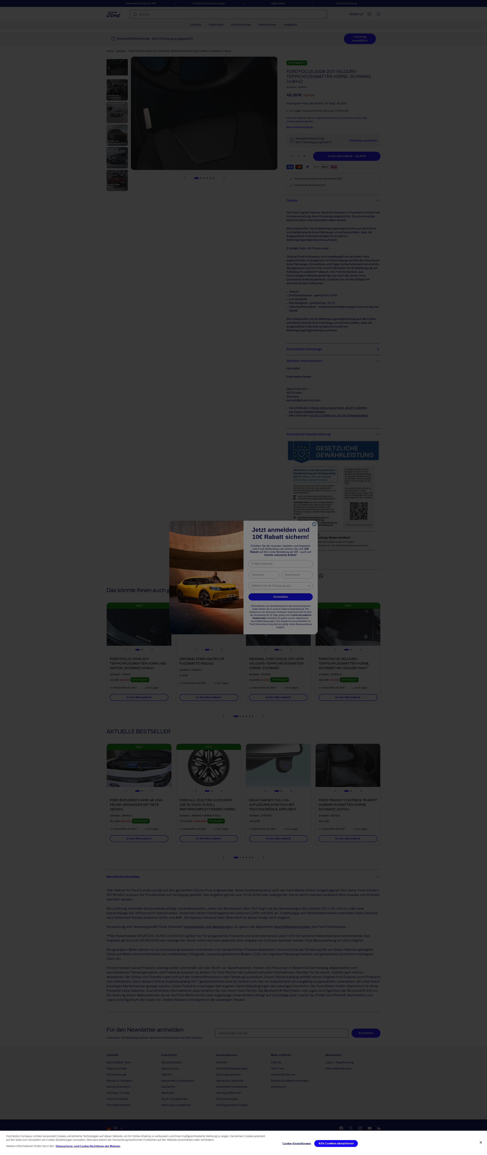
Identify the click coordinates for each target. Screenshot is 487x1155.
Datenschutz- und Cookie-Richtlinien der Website (88, 1146)
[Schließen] (481, 1142)
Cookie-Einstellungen (296, 1143)
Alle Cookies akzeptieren (336, 1143)
